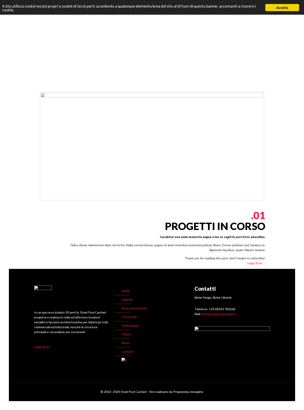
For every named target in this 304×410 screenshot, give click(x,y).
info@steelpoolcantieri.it (219, 314)
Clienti (126, 334)
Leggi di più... (43, 347)
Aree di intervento (134, 308)
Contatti (128, 351)
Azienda (127, 299)
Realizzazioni (130, 325)
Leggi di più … (256, 263)
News (126, 343)
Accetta (282, 7)
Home (126, 291)
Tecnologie (129, 317)
